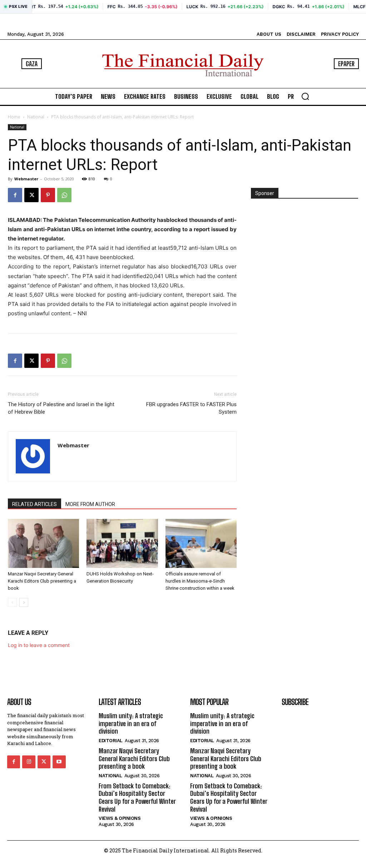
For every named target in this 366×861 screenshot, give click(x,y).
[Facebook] (15, 195)
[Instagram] (28, 761)
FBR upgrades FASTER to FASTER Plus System (191, 408)
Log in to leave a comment (39, 645)
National (35, 117)
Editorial (111, 740)
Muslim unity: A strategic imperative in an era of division (131, 723)
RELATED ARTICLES (34, 504)
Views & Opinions (119, 818)
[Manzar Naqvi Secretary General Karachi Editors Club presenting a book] (43, 543)
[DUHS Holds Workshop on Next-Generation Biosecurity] (122, 543)
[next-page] (23, 602)
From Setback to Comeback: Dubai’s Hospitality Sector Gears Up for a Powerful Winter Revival (137, 797)
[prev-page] (12, 602)
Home (14, 117)
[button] (305, 96)
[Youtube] (59, 761)
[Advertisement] (304, 252)
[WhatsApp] (64, 195)
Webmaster (26, 178)
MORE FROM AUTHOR (90, 504)
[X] (31, 195)
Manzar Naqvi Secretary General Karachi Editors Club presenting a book (42, 581)
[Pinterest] (48, 195)
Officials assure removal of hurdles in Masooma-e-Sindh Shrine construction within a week (199, 581)
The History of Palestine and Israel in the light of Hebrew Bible (61, 408)
